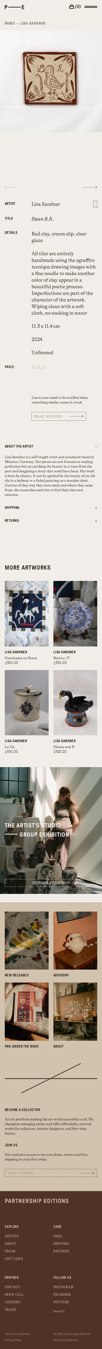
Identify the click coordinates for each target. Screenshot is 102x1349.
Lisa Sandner (33, 23)
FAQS (57, 1236)
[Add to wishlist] (95, 204)
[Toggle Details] (96, 508)
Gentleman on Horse (21, 658)
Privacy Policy (13, 1340)
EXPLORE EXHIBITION (51, 883)
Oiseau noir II (63, 747)
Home (10, 23)
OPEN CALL (14, 1295)
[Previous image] (12, 187)
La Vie (10, 747)
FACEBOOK (62, 1295)
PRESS (10, 1251)
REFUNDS (61, 1251)
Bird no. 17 (61, 658)
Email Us (59, 1311)
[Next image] (90, 187)
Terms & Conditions (17, 1334)
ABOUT (10, 1244)
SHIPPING (61, 1244)
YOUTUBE (61, 1302)
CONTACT (12, 1287)
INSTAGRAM (63, 1287)
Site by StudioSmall (65, 1340)
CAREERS (12, 1302)
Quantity (11, 364)
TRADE (10, 1310)
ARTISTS (12, 1236)
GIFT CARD (14, 1259)
